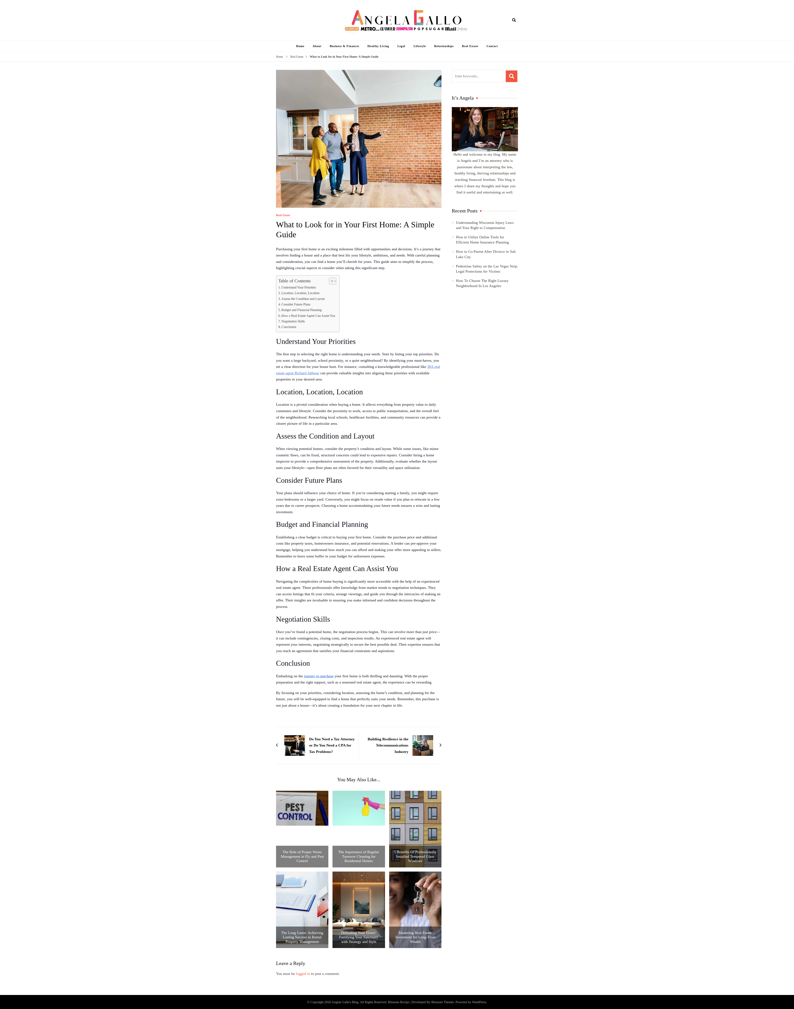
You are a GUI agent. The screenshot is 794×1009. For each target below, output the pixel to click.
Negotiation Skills (293, 321)
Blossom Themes (442, 1002)
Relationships (444, 46)
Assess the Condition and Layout (303, 299)
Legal (401, 46)
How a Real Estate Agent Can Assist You (308, 316)
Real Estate (470, 46)
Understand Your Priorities (298, 287)
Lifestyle (420, 46)
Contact (492, 46)
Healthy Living (378, 46)
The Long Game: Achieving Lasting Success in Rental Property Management (302, 937)
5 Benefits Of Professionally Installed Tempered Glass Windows (415, 856)
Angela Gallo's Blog (345, 1002)
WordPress (479, 1002)
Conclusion (288, 327)
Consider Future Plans (295, 304)
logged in (303, 974)
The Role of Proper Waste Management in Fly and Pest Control (302, 856)
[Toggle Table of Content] (330, 281)
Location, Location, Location (300, 293)
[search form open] (514, 20)
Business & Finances (344, 46)
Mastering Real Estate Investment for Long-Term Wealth (415, 937)
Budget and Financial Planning (301, 310)
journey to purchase (319, 676)
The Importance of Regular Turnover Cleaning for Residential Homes (358, 856)
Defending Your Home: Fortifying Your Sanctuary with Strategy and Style (358, 937)
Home (300, 46)
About (317, 46)
